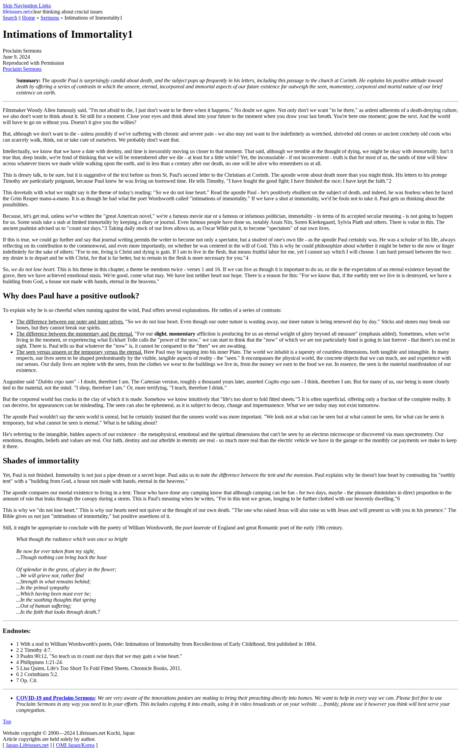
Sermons (49, 18)
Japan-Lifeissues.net (27, 745)
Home (28, 18)
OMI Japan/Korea (75, 745)
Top (7, 721)
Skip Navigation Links (27, 5)
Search (10, 18)
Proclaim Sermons (22, 69)
